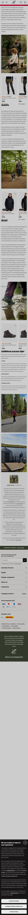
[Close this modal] (25, 842)
